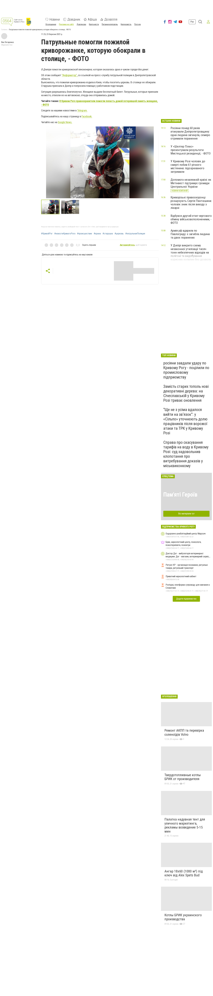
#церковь (119, 233)
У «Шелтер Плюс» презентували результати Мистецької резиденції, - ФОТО (191, 150)
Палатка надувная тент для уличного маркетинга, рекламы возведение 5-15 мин (184, 825)
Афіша (92, 19)
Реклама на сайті (66, 24)
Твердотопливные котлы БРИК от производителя (182, 777)
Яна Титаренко (7, 42)
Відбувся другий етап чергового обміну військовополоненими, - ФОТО (191, 219)
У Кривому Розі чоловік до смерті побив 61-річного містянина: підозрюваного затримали (188, 166)
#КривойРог (47, 233)
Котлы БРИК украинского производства (183, 917)
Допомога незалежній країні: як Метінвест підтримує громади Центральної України (191, 183)
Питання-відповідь (110, 24)
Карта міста (94, 24)
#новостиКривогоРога (64, 233)
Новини (54, 19)
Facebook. (87, 116)
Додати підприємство (186, 598)
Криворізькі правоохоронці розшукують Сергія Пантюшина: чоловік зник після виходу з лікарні (191, 203)
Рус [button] (192, 21)
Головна (4, 30)
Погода (137, 24)
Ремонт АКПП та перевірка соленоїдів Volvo (184, 732)
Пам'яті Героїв (180, 494)
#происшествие (84, 233)
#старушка (108, 233)
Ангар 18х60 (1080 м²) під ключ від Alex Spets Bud (183, 873)
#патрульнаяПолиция (135, 233)
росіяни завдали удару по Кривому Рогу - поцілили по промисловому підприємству (186, 370)
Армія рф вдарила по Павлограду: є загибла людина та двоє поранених (190, 234)
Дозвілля (110, 19)
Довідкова (81, 24)
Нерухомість (126, 24)
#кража (97, 233)
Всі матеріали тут (186, 513)
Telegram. (82, 110)
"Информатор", (70, 75)
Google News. (65, 122)
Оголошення (50, 24)
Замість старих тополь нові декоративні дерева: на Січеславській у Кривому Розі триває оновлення (186, 393)
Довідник (73, 19)
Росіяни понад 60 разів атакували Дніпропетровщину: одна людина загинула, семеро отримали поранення (190, 133)
